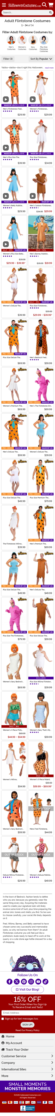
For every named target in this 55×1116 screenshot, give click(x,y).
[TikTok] (45, 982)
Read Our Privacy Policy (27, 1030)
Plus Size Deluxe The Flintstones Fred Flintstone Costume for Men (14, 357)
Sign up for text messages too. (21, 1018)
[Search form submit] (50, 12)
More (4, 1076)
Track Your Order (17, 1049)
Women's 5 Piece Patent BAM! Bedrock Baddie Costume (40, 779)
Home (10, 1036)
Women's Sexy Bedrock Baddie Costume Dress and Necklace (13, 682)
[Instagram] (31, 982)
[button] (51, 4)
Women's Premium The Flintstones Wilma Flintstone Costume (12, 406)
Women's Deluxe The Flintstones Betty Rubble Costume (40, 452)
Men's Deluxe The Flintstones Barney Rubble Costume (41, 590)
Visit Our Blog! (29, 989)
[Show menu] (4, 5)
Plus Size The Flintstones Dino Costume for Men (13, 636)
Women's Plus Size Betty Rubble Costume (13, 254)
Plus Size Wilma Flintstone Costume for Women (41, 682)
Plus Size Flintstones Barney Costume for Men (40, 306)
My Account (14, 1043)
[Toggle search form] (44, 4)
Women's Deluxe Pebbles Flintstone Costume (40, 875)
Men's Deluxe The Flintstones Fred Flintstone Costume (14, 452)
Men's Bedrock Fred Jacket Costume (38, 357)
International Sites (13, 1069)
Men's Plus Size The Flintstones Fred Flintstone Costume (14, 157)
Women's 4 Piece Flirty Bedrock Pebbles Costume (14, 730)
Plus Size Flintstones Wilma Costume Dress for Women (40, 157)
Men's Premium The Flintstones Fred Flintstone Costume (41, 544)
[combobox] (24, 12)
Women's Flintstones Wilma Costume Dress (39, 109)
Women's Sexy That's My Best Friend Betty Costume (41, 730)
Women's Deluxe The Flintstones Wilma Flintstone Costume (12, 306)
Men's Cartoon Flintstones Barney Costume (40, 205)
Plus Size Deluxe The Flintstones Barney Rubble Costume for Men (41, 636)
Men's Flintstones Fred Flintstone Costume (12, 109)
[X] (17, 982)
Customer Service (13, 1056)
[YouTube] (38, 982)
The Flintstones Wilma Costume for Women (12, 544)
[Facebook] (9, 982)
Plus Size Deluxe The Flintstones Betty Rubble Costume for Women (13, 590)
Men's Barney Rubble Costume (39, 254)
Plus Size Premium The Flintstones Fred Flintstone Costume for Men (41, 498)
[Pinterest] (24, 982)
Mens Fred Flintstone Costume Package (38, 829)
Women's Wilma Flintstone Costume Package (11, 779)
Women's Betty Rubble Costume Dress (12, 205)
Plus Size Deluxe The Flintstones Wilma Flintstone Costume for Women (12, 498)
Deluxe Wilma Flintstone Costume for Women (13, 875)
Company (8, 1063)
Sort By (39, 58)
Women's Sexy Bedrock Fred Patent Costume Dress (13, 829)
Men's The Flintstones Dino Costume (41, 406)
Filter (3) (8, 58)
